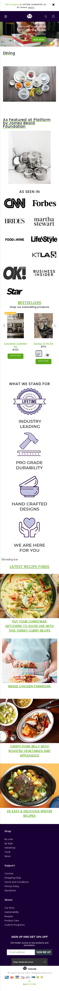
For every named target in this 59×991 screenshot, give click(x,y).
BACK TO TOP (29, 984)
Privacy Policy (12, 886)
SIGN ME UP (43, 952)
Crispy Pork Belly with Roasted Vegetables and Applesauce (29, 751)
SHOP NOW (39, 39)
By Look (9, 839)
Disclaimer (10, 890)
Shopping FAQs (13, 877)
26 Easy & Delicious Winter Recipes (29, 813)
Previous (4, 326)
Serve (7, 856)
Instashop (10, 847)
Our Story (10, 907)
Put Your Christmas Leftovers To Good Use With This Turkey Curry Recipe (29, 626)
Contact (9, 873)
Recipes (9, 916)
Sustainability (12, 912)
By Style (9, 843)
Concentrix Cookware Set (15, 345)
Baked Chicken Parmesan (29, 686)
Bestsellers (29, 302)
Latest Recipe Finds (29, 566)
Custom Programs (15, 924)
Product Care (12, 920)
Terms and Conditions (17, 882)
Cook (7, 851)
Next (54, 326)
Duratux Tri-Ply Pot (43, 343)
